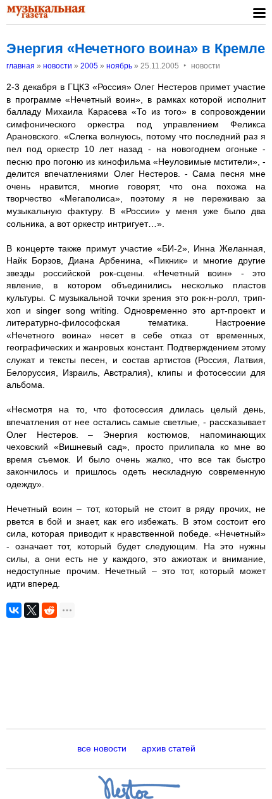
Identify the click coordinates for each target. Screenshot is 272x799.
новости (57, 65)
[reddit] (49, 610)
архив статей (168, 748)
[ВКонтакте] (14, 610)
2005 (89, 65)
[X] (31, 610)
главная (20, 65)
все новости (102, 748)
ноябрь (119, 65)
